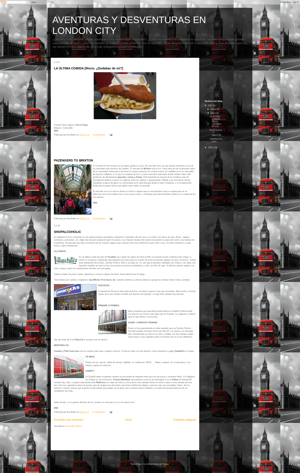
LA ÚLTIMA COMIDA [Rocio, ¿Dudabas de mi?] (88, 68)
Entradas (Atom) (74, 426)
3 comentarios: (99, 135)
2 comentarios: (99, 412)
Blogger (165, 464)
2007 (210, 105)
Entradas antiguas (184, 419)
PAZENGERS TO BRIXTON (73, 160)
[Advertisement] (125, 147)
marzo (213, 109)
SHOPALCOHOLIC (67, 232)
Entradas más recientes (68, 419)
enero (213, 113)
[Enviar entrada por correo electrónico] (110, 135)
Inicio (128, 419)
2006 (210, 147)
